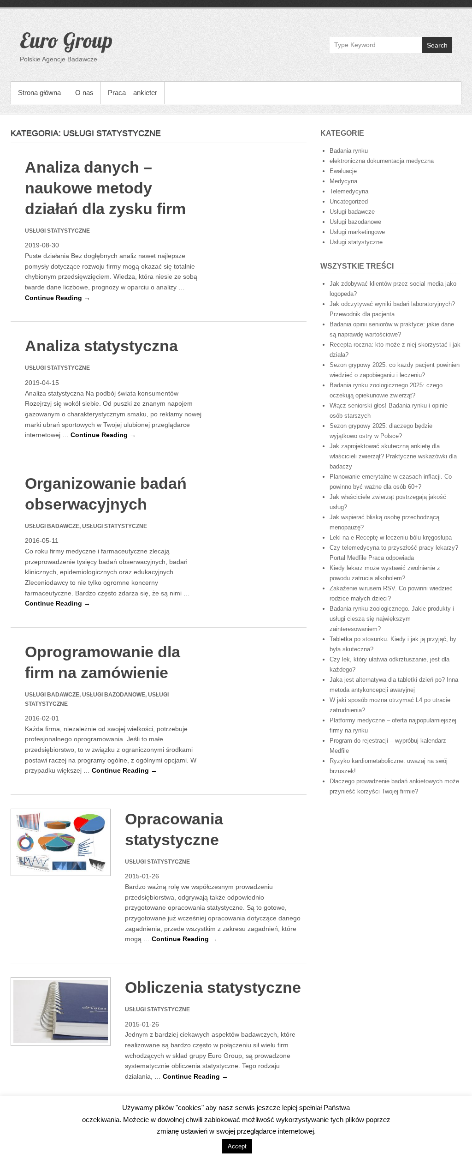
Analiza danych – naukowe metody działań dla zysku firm (105, 187)
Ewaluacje (343, 171)
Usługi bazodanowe (355, 221)
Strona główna (39, 92)
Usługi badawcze (352, 211)
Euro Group (66, 40)
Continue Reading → (57, 297)
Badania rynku (349, 150)
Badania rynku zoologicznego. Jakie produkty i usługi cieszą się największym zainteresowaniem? (392, 618)
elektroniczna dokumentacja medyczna (382, 160)
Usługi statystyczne (356, 242)
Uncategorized (349, 201)
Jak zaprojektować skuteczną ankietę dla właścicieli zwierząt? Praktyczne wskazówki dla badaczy (393, 456)
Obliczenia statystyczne (213, 987)
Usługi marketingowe (357, 231)
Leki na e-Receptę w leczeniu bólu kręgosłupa (391, 537)
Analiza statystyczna (101, 345)
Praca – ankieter (132, 92)
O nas (84, 92)
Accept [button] (237, 1146)
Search (437, 45)
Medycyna (343, 181)
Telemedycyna (349, 191)
